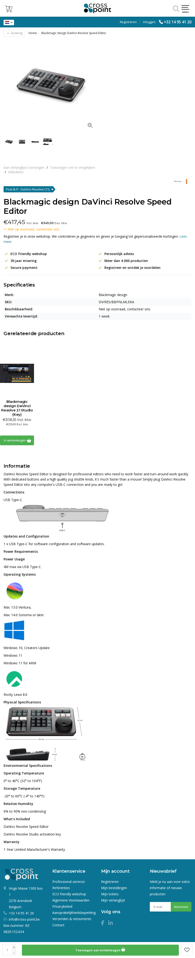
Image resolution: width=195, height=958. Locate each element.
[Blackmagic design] (179, 181)
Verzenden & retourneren (71, 919)
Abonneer (181, 907)
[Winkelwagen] (8, 11)
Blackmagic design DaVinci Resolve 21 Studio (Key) (17, 408)
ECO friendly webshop (69, 894)
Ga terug (16, 33)
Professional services (68, 881)
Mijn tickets (110, 894)
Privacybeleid (62, 906)
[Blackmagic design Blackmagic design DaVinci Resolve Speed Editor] (51, 86)
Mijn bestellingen (114, 888)
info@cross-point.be (24, 919)
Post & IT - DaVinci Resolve (27, 189)
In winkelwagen (15, 440)
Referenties (61, 888)
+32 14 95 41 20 (177, 22)
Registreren (128, 22)
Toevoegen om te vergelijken (72, 167)
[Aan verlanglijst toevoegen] (187, 950)
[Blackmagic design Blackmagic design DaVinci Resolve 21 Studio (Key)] (17, 373)
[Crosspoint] (97, 8)
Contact (58, 925)
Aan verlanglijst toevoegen (24, 167)
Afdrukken (16, 172)
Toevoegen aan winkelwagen (98, 950)
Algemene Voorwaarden (70, 900)
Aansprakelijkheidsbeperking (74, 912)
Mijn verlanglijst (113, 900)
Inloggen (149, 22)
